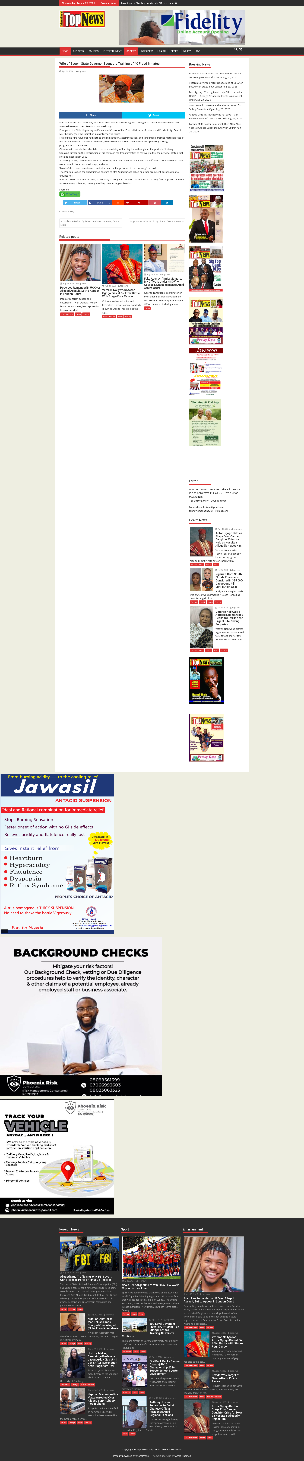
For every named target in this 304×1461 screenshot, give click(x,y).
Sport (174, 51)
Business (78, 51)
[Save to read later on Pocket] (155, 202)
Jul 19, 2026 (129, 1281)
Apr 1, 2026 (157, 1357)
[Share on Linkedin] (167, 202)
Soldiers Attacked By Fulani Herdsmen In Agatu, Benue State (89, 223)
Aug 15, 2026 (96, 1349)
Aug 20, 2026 (96, 1314)
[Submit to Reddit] (118, 202)
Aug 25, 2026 (68, 283)
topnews (82, 71)
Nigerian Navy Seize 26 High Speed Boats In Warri (155, 221)
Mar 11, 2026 (158, 1398)
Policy (187, 51)
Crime (63, 1309)
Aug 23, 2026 (110, 285)
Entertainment (113, 51)
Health (162, 51)
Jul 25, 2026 (223, 607)
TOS (198, 51)
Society (131, 51)
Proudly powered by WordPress (131, 1455)
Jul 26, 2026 (223, 570)
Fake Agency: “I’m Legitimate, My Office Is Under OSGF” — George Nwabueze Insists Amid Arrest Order (215, 96)
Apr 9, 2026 (157, 1319)
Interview (147, 51)
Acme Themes (183, 1455)
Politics (94, 51)
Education (65, 1384)
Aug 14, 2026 (96, 1390)
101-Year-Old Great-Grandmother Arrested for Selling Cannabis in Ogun (161, 3)
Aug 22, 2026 (68, 1272)
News (65, 51)
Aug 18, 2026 (224, 529)
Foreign (194, 602)
